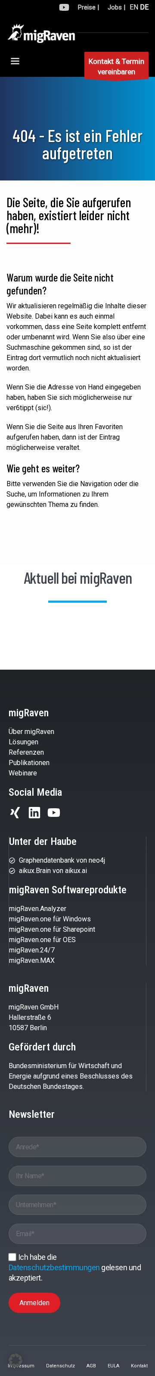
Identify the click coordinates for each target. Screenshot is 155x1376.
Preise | (88, 7)
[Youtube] (53, 812)
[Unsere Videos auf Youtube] (64, 9)
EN (134, 7)
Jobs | (116, 7)
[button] (15, 1360)
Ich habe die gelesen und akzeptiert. (75, 1267)
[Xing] (15, 812)
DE (144, 7)
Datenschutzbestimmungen (55, 1267)
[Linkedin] (34, 812)
